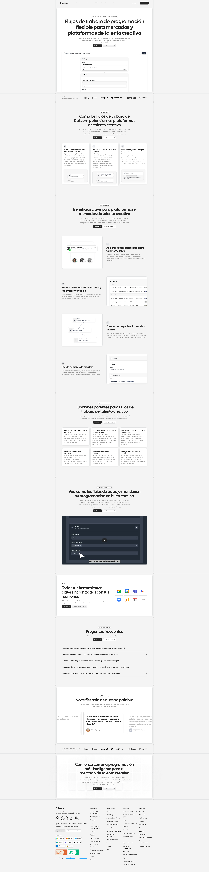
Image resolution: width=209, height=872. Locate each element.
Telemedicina (110, 828)
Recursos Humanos (112, 839)
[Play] (104, 540)
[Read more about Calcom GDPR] (71, 818)
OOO (124, 839)
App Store (126, 851)
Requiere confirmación (130, 854)
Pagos (125, 858)
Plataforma (93, 835)
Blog (124, 820)
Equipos (125, 826)
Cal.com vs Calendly (129, 864)
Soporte (141, 821)
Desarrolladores (128, 836)
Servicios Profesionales (113, 831)
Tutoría (108, 843)
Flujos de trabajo (128, 843)
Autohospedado (95, 816)
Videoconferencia (128, 861)
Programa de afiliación (130, 811)
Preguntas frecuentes (97, 850)
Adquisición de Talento (113, 818)
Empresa (93, 832)
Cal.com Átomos (95, 841)
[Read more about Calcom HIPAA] (77, 818)
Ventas (108, 811)
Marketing (109, 815)
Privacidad (142, 824)
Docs (91, 823)
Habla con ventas (144, 846)
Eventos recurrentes (129, 833)
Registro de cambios (145, 837)
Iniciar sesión (135, 3)
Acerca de (142, 815)
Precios (92, 820)
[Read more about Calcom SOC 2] (62, 818)
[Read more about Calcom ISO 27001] (57, 818)
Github (92, 856)
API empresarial (95, 853)
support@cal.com (70, 858)
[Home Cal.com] (64, 3)
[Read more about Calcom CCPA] (67, 818)
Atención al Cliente (112, 821)
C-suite (108, 846)
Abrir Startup (143, 818)
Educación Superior (112, 824)
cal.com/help (83, 858)
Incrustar (125, 830)
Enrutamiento (94, 838)
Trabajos (141, 811)
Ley (107, 849)
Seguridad (142, 834)
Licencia (141, 831)
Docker (92, 860)
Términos (142, 828)
